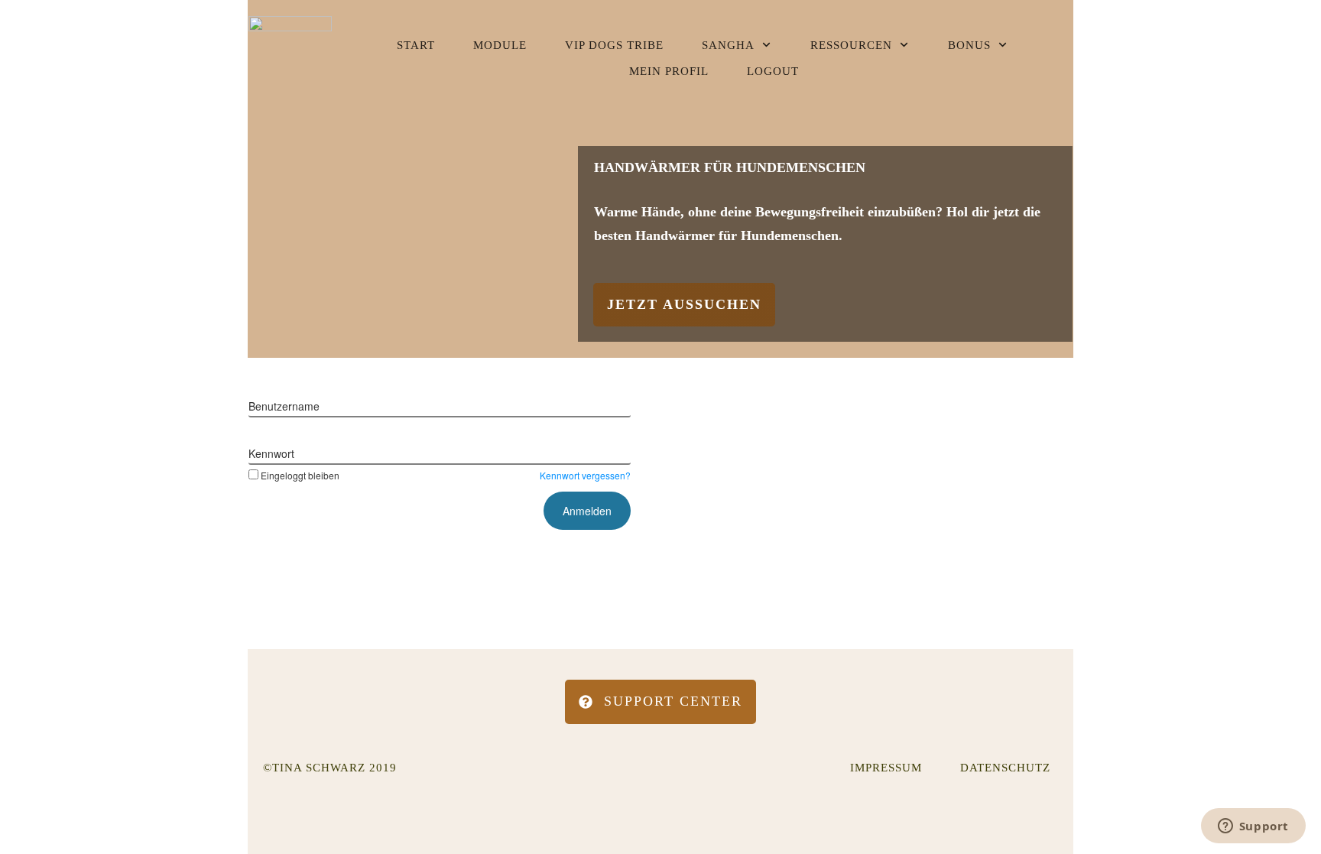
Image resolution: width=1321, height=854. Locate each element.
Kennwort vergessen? (585, 475)
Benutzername (284, 406)
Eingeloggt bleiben (300, 475)
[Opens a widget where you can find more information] (1253, 827)
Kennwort (271, 453)
